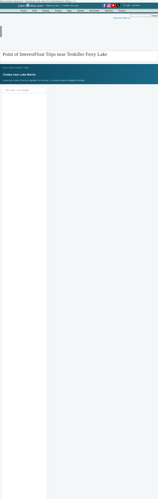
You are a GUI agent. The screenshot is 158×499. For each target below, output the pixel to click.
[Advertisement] (48, 31)
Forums (122, 11)
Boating (45, 11)
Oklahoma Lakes (52, 6)
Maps (69, 11)
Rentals (80, 11)
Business (109, 11)
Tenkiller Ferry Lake (70, 6)
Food (34, 11)
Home (137, 5)
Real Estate (94, 11)
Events (24, 11)
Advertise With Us (121, 18)
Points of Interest (15, 68)
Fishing (58, 11)
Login (128, 5)
